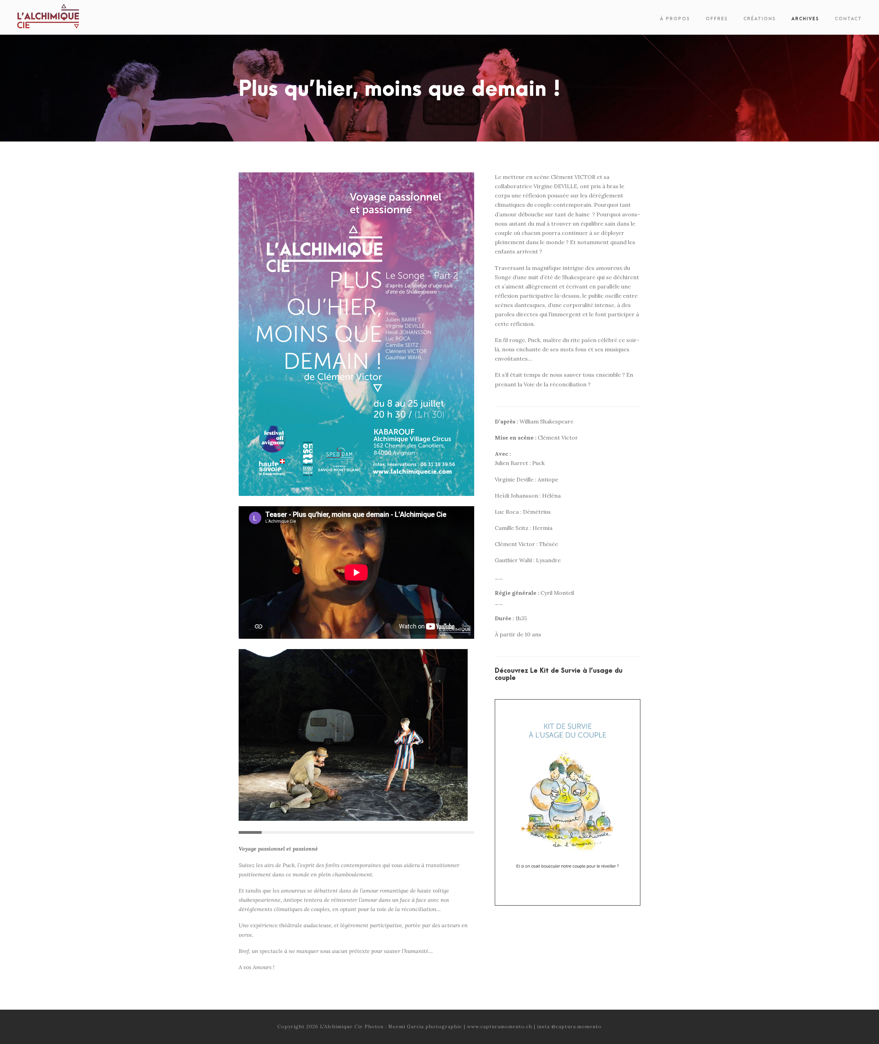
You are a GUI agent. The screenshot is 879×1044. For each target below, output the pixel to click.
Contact (848, 18)
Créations (759, 18)
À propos (675, 18)
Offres (717, 18)
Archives (805, 18)
